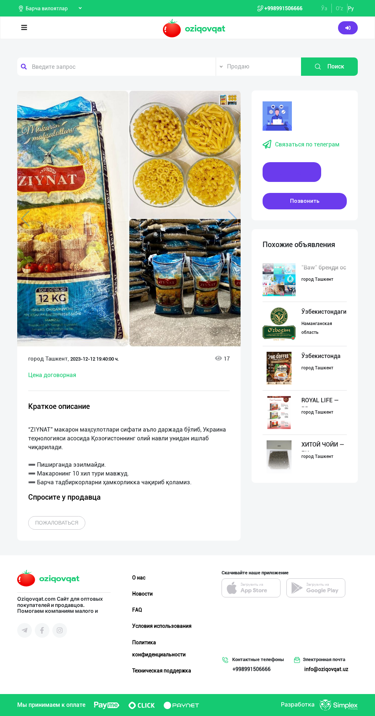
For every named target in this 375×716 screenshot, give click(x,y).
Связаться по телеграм (307, 144)
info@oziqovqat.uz (326, 669)
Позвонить (304, 201)
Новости (142, 594)
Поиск (335, 66)
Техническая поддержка (161, 671)
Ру (351, 8)
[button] (228, 99)
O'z (339, 8)
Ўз (324, 8)
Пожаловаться (56, 523)
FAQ (137, 610)
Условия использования (162, 626)
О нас (138, 578)
